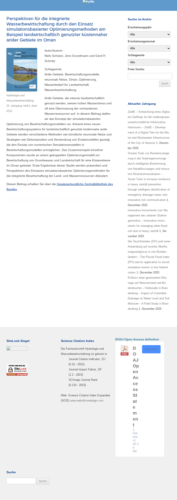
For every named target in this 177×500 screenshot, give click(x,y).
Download (151, 349)
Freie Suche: (136, 69)
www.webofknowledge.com (86, 400)
